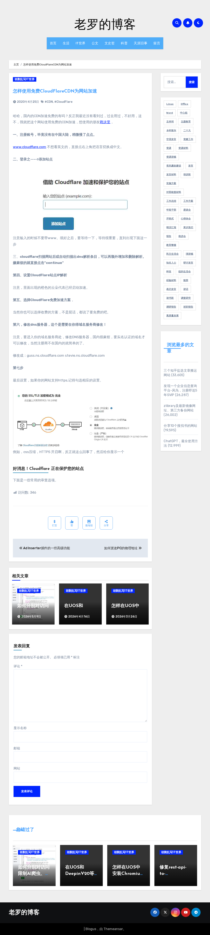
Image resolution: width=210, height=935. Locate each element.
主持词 (170, 121)
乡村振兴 (171, 130)
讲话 (185, 289)
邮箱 (17, 748)
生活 (66, 43)
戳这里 (105, 122)
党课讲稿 (171, 156)
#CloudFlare (63, 102)
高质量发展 (172, 315)
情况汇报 (171, 227)
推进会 (182, 236)
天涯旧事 (140, 43)
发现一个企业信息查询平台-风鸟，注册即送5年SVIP (180, 390)
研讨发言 (188, 262)
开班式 (170, 218)
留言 (156, 43)
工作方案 (188, 201)
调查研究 (186, 298)
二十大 (187, 130)
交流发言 (171, 139)
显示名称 (20, 728)
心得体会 (186, 218)
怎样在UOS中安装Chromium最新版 (128, 873)
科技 (168, 271)
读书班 (170, 298)
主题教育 (186, 121)
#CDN (49, 102)
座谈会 (187, 209)
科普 (124, 43)
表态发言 (171, 289)
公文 (95, 43)
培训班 (187, 174)
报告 (168, 236)
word (169, 112)
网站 (17, 768)
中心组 (183, 112)
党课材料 (183, 148)
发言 (190, 165)
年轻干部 (171, 209)
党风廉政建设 (173, 165)
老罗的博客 (105, 23)
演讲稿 (189, 253)
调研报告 (171, 306)
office (184, 104)
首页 (53, 43)
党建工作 (188, 139)
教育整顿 (171, 245)
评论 (18, 666)
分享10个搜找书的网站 (180, 426)
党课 (168, 148)
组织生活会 (184, 271)
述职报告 (188, 306)
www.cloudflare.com (29, 147)
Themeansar (113, 929)
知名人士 (171, 262)
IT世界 (81, 43)
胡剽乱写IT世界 (25, 79)
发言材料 (171, 174)
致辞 (185, 280)
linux (169, 104)
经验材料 (171, 280)
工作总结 (171, 201)
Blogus (91, 929)
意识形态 (188, 227)
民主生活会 (172, 253)
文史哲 (110, 43)
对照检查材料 (173, 192)
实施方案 (171, 183)
